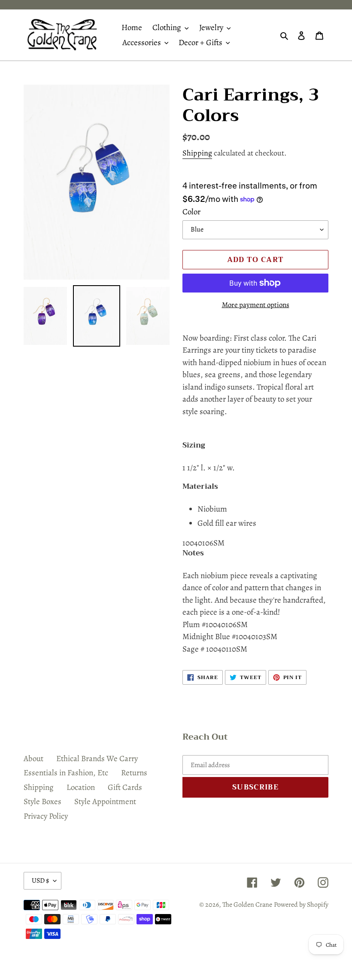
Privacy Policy (46, 816)
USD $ (40, 880)
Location (81, 787)
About (33, 758)
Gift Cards (125, 787)
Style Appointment (105, 801)
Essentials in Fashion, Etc (66, 772)
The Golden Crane (247, 904)
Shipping (197, 153)
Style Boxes (42, 801)
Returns (134, 772)
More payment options (255, 305)
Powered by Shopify (301, 904)
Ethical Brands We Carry (97, 758)
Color (191, 211)
